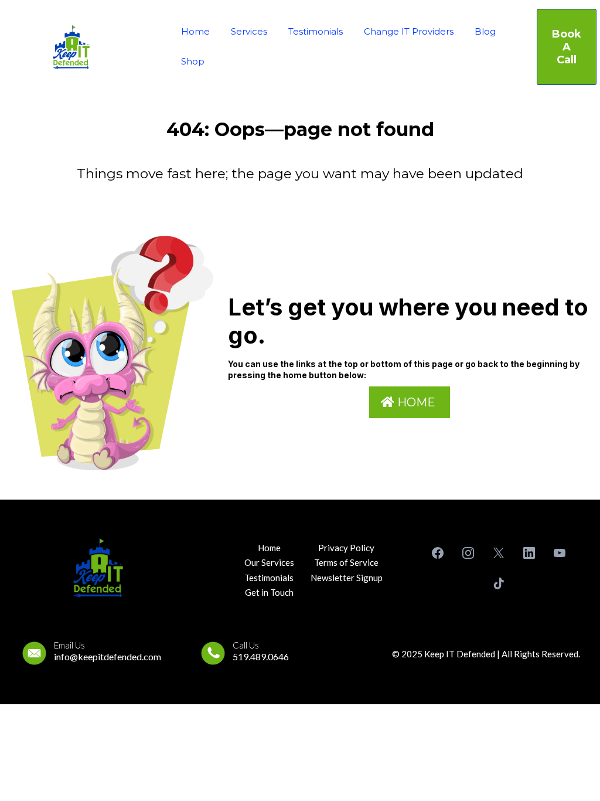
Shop (192, 61)
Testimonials (315, 31)
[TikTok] (498, 583)
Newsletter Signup (347, 577)
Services (249, 31)
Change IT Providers (409, 31)
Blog (485, 31)
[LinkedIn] (529, 553)
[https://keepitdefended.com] (71, 47)
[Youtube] (559, 553)
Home (195, 31)
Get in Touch (269, 592)
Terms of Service (346, 562)
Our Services (269, 562)
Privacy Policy (346, 547)
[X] (498, 553)
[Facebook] (437, 553)
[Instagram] (468, 553)
